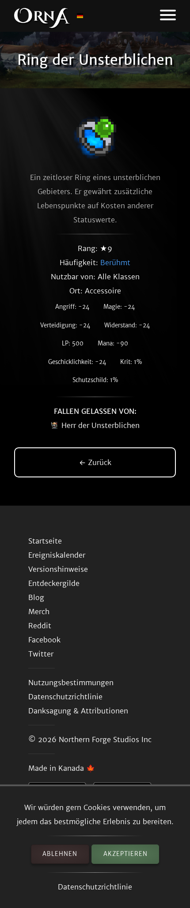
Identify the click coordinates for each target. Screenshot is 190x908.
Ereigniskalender (56, 555)
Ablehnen (59, 854)
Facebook (44, 639)
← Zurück (95, 462)
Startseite (45, 541)
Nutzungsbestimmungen (71, 682)
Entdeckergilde (54, 583)
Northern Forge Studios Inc (105, 739)
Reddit (39, 625)
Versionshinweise (58, 569)
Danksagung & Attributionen (78, 710)
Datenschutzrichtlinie (95, 886)
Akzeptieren (125, 854)
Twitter (40, 653)
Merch (38, 611)
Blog (36, 597)
